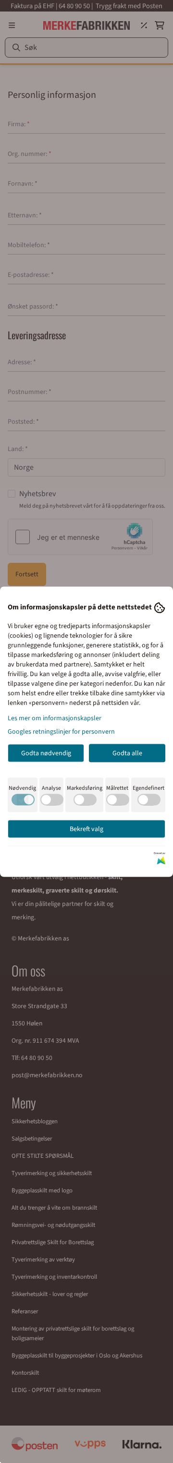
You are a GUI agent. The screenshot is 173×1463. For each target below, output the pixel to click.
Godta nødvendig (46, 753)
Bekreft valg (86, 828)
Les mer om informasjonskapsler (54, 718)
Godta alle (127, 753)
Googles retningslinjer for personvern (61, 731)
